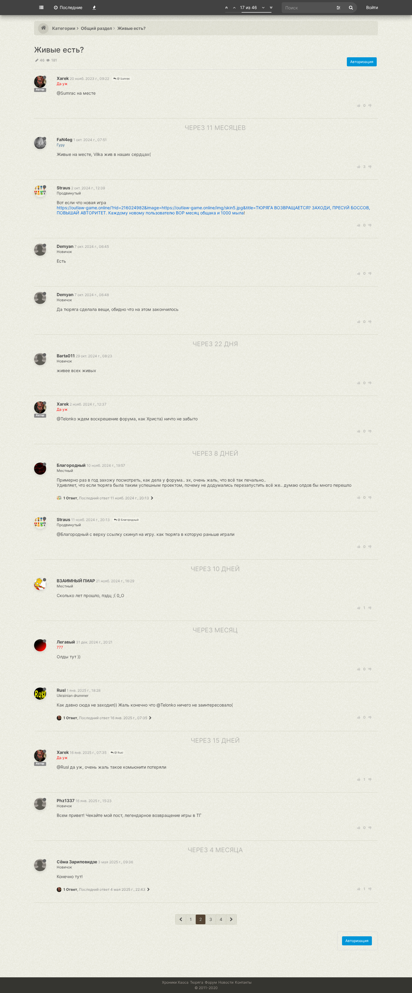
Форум (211, 982)
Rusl (61, 690)
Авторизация (361, 61)
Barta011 (66, 355)
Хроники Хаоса (175, 982)
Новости (225, 982)
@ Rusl (118, 752)
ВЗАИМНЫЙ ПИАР (76, 580)
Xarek (63, 78)
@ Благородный (127, 519)
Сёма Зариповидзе (77, 861)
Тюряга (196, 982)
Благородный (71, 465)
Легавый (66, 641)
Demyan (65, 246)
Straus (63, 187)
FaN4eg (64, 139)
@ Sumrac (123, 78)
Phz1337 (65, 800)
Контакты (243, 982)
